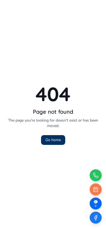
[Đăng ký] (96, 189)
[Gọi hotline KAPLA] (96, 175)
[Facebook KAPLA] (96, 218)
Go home (53, 139)
